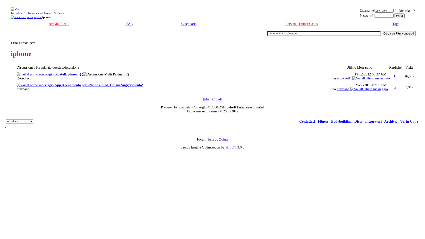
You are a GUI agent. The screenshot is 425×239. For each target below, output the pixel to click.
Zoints (223, 139)
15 (395, 76)
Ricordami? (407, 11)
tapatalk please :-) (67, 74)
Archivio (390, 121)
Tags (60, 13)
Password (366, 15)
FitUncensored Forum (38, 13)
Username (367, 10)
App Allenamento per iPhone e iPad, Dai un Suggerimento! (98, 85)
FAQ (129, 24)
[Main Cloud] (212, 99)
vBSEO (230, 147)
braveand (23, 89)
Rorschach (24, 78)
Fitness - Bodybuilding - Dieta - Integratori (350, 121)
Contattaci (307, 121)
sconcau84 (344, 78)
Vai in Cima (409, 121)
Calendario (189, 24)
